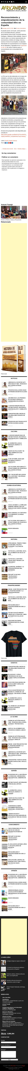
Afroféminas (5, 999)
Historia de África (6, 1016)
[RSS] (13, 2)
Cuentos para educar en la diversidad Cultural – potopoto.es (12, 1008)
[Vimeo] (9, 2)
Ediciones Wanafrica (7, 1011)
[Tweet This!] (7, 143)
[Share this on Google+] (9, 143)
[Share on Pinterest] (10, 143)
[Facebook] (3, 2)
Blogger (23, 1065)
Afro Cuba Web (6, 997)
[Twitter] (2, 2)
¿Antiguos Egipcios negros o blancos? (16, 961)
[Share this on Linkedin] (12, 143)
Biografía (4, 1005)
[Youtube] (7, 2)
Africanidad (13, 1065)
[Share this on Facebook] (5, 143)
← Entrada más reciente (7, 148)
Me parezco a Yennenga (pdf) (9, 1009)
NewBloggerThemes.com (14, 1068)
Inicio (15, 148)
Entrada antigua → (22, 148)
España (7, 140)
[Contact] (11, 2)
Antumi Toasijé (6, 1004)
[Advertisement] (14, 282)
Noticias (15, 140)
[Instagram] (5, 2)
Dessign (12, 1067)
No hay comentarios (21, 28)
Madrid (10, 140)
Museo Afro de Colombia (8, 1021)
